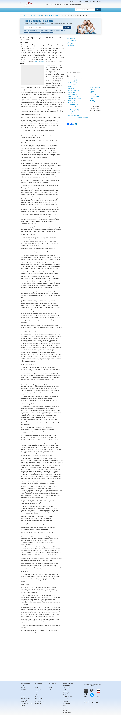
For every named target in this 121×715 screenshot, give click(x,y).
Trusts (92, 100)
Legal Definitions (71, 40)
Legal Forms (23, 701)
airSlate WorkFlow (67, 712)
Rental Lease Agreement (34, 32)
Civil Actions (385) (72, 83)
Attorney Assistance (39, 701)
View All (22, 692)
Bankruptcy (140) (72, 81)
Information (37, 685)
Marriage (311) (72, 100)
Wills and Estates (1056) (74, 115)
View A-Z (92, 102)
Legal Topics (70, 45)
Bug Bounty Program (67, 696)
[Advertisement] (32, 75)
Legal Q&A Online (71, 42)
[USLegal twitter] (93, 702)
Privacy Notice (66, 689)
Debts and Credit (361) (74, 90)
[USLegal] (27, 2)
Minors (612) (71, 102)
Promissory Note (49, 30)
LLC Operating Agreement (59, 30)
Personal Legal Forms (26, 698)
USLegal (23, 15)
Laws (22, 691)
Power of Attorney (40, 30)
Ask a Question (24, 689)
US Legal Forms (71, 44)
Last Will (92, 86)
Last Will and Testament (29, 30)
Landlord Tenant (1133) (74, 98)
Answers (50, 689)
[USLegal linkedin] (88, 702)
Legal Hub (65, 691)
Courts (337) (71, 86)
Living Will (26, 32)
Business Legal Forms (26, 700)
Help (94, 1)
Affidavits (92, 93)
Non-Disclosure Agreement (47, 32)
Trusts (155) (71, 114)
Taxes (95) (70, 112)
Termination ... (42, 61)
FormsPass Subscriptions (26, 703)
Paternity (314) (72, 106)
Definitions (23, 687)
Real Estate (93, 94)
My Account (65, 698)
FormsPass (65, 707)
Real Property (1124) (73, 110)
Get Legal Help (38, 689)
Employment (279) (73, 94)
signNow (65, 710)
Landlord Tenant (94, 96)
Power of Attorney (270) (74, 108)
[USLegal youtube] (97, 702)
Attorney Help (71, 38)
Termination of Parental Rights (51, 15)
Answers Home (31, 15)
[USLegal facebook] (84, 702)
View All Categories (83, 117)
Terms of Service (66, 687)
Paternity (39, 15)
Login (99, 1)
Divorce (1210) (71, 92)
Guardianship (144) (73, 96)
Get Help (65, 694)
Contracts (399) (72, 85)
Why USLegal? (66, 692)
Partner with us (38, 703)
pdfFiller (64, 708)
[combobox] (29, 27)
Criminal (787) (71, 88)
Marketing (23, 705)
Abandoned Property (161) (75, 79)
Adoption (92, 91)
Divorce (92, 98)
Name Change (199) (73, 104)
